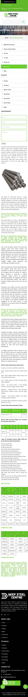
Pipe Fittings (7, 103)
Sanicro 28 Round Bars (10, 49)
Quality (4, 628)
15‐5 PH (6, 53)
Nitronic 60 (6, 66)
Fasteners (6, 85)
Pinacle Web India (21, 694)
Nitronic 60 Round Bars (16, 38)
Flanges (6, 81)
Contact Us (4, 637)
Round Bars (7, 94)
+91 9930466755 (7, 674)
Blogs (3, 631)
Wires (5, 107)
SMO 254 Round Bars (9, 44)
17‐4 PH (6, 58)
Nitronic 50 (6, 62)
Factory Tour (5, 634)
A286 (5, 71)
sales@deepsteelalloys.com (9, 677)
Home (6, 38)
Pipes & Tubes (7, 89)
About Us (4, 625)
